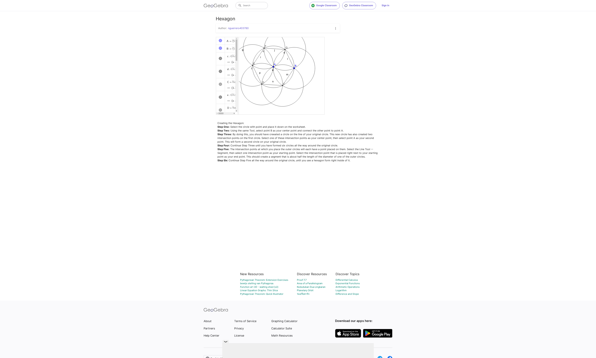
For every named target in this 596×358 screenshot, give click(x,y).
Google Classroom (326, 5)
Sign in (385, 5)
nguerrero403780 (238, 28)
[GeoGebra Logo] (216, 5)
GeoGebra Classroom (361, 5)
